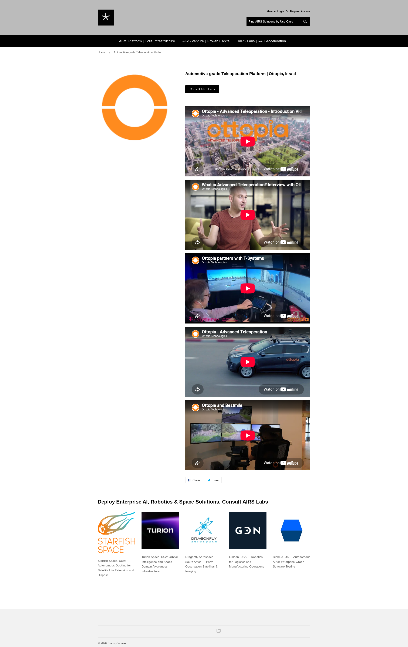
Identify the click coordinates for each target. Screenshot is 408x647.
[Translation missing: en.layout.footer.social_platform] (219, 631)
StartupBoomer (117, 643)
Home (101, 52)
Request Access (300, 11)
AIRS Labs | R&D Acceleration (262, 41)
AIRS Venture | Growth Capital (206, 41)
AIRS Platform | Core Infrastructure (147, 41)
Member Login (275, 11)
